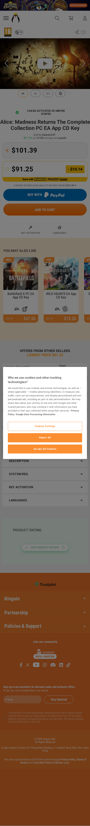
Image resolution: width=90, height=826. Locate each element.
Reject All (45, 437)
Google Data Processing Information (35, 414)
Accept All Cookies (45, 448)
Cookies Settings (45, 426)
